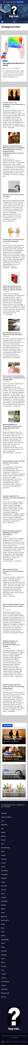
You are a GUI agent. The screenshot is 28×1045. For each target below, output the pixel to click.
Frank (18, 68)
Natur (3, 928)
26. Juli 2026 (9, 741)
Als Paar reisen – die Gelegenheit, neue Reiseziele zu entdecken (14, 104)
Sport (3, 958)
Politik (3, 935)
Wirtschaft (4, 989)
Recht (3, 943)
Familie (6, 787)
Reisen (5, 734)
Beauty (3, 832)
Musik (3, 924)
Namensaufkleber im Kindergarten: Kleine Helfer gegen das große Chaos (12, 426)
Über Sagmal (23, 1041)
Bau (2, 828)
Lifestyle (3, 897)
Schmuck (4, 951)
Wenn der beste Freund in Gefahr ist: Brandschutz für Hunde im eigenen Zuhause (12, 287)
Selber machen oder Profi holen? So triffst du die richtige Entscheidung (13, 686)
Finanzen (4, 859)
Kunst (3, 893)
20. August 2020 (9, 68)
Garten (3, 867)
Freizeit (3, 863)
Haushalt (4, 878)
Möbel (3, 909)
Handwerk (4, 874)
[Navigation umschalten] (14, 22)
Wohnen (6, 770)
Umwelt (3, 978)
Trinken (3, 974)
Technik (5, 60)
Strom (3, 962)
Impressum (16, 1041)
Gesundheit (4, 870)
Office (3, 932)
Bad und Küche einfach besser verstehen (11, 774)
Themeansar (15, 1037)
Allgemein (4, 813)
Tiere (2, 970)
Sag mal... (14, 16)
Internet (3, 890)
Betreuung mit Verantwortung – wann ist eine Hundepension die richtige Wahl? (14, 377)
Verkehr (3, 985)
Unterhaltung (5, 981)
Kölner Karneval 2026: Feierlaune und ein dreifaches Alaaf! (13, 571)
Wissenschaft (5, 993)
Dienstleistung (8, 752)
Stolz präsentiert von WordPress (10, 1035)
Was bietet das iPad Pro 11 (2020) (13, 64)
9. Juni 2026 (9, 777)
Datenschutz (9, 1041)
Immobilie (4, 886)
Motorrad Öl (5, 920)
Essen (3, 851)
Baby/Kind (4, 824)
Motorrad (4, 916)
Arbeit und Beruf (6, 817)
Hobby (3, 882)
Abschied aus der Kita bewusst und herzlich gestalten (14, 792)
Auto (2, 821)
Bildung (3, 836)
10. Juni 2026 (9, 759)
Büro (2, 844)
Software (4, 955)
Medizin (3, 905)
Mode (3, 912)
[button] (25, 22)
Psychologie (4, 939)
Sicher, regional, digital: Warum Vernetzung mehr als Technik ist (13, 606)
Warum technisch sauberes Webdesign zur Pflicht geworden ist (12, 532)
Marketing (4, 901)
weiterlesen (11, 127)
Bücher (3, 840)
